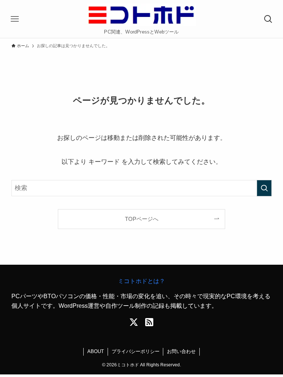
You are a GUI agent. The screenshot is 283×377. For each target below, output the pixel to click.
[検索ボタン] (268, 19)
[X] (134, 322)
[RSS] (149, 322)
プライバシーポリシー (136, 351)
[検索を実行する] (264, 188)
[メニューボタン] (14, 19)
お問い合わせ (181, 351)
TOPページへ (141, 219)
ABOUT (95, 351)
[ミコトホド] (141, 14)
